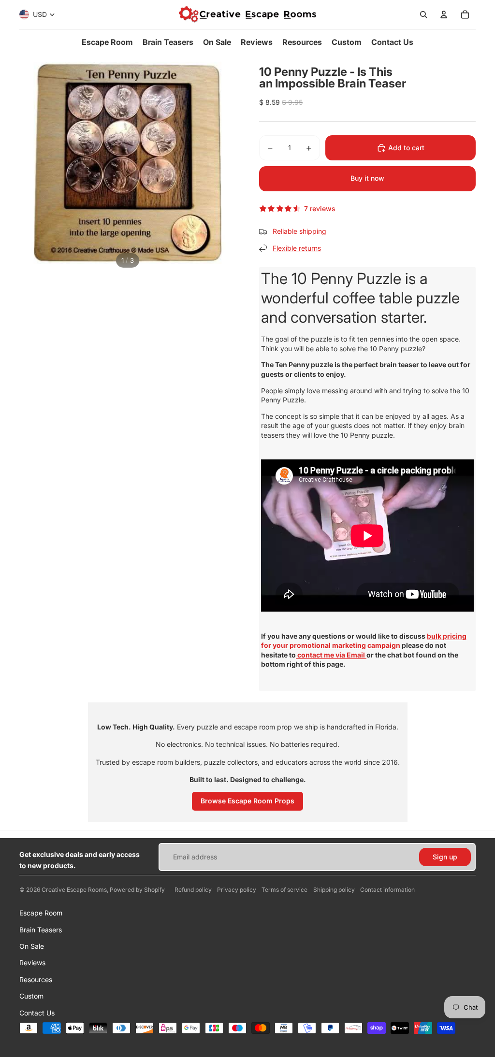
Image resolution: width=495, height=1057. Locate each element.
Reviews (32, 962)
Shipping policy (334, 889)
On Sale (31, 946)
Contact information (387, 889)
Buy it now (367, 178)
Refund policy (193, 889)
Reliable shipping (299, 231)
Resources (35, 979)
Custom (31, 996)
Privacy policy (236, 889)
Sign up (445, 857)
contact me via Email (331, 655)
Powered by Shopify (137, 889)
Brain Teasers (40, 930)
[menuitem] (107, 42)
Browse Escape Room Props (247, 801)
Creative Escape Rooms (74, 889)
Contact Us (37, 1013)
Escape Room (40, 913)
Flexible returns (297, 248)
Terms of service (284, 889)
